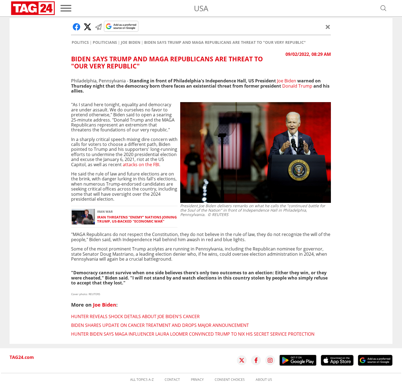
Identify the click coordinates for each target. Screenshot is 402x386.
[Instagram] (270, 360)
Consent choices (230, 380)
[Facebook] (256, 360)
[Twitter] (242, 360)
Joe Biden (130, 42)
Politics (80, 42)
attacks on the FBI (140, 165)
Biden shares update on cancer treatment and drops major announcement (160, 325)
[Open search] (383, 8)
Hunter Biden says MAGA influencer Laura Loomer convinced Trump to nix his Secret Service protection (192, 334)
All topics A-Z (142, 380)
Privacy (197, 380)
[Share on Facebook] (76, 26)
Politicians (105, 42)
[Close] (328, 27)
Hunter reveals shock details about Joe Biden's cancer (135, 316)
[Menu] (66, 8)
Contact (172, 380)
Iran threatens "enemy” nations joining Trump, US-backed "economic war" (137, 219)
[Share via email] (98, 26)
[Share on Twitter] (87, 26)
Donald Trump (296, 86)
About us (264, 380)
